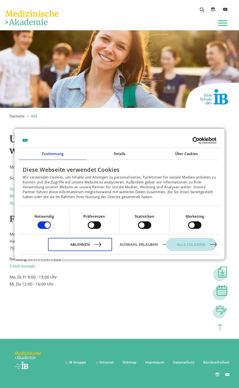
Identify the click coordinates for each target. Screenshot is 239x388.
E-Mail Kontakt (22, 266)
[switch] (94, 225)
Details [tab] (120, 153)
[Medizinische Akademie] (31, 17)
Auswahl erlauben (139, 244)
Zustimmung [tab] (52, 153)
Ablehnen (80, 244)
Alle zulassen (191, 244)
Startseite (17, 116)
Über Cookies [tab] (186, 153)
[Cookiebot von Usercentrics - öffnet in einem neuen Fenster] (196, 140)
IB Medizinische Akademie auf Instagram (213, 9)
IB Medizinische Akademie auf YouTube (225, 9)
